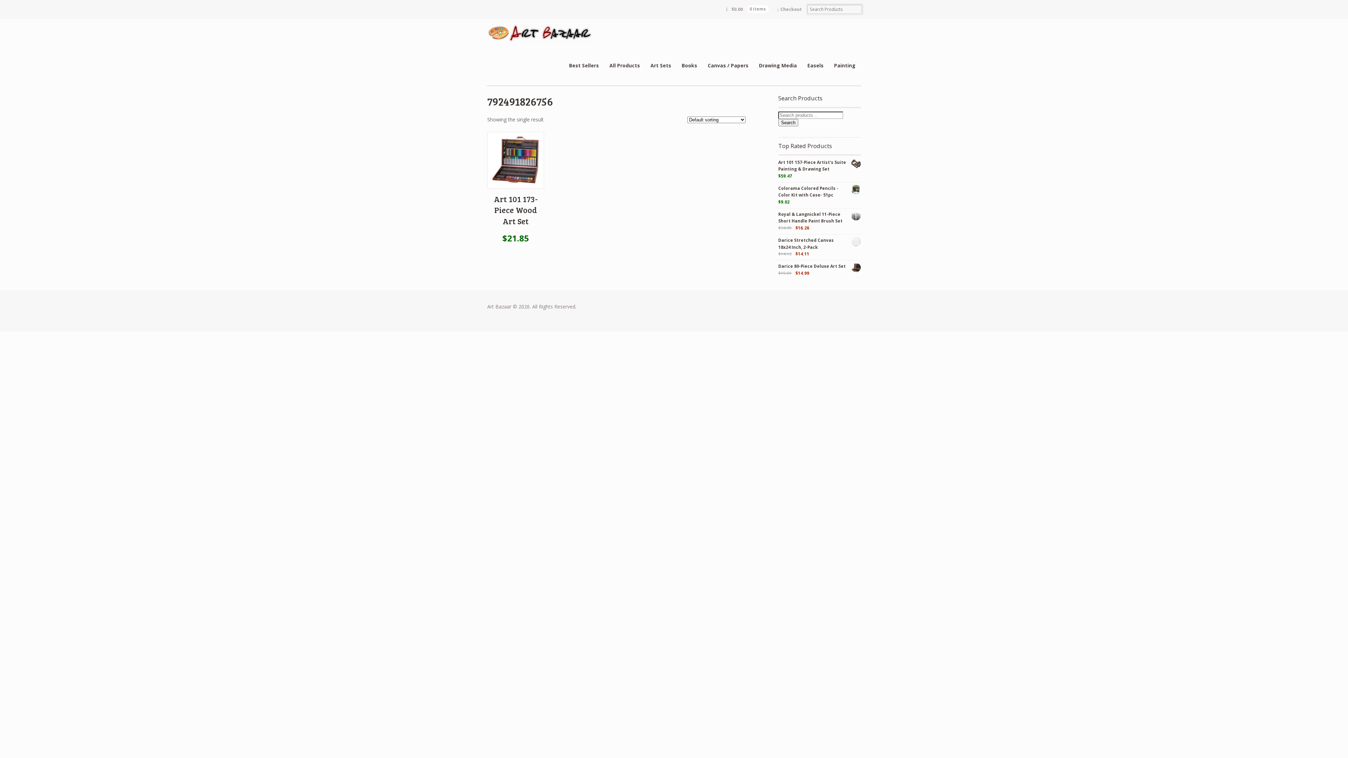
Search (788, 122)
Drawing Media (778, 65)
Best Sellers (584, 65)
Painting (844, 65)
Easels (815, 65)
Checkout (791, 9)
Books (689, 65)
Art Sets (660, 65)
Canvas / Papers (728, 65)
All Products (624, 65)
